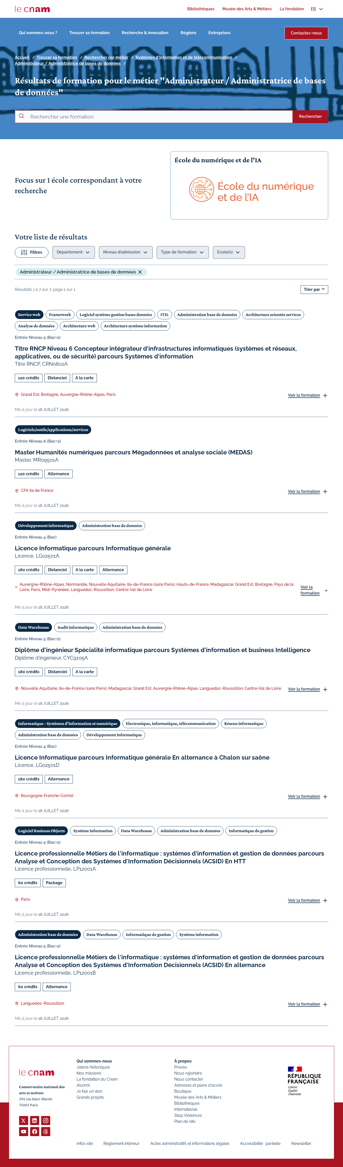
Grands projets (90, 1097)
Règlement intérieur (121, 1143)
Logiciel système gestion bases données (116, 314)
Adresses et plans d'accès (198, 1085)
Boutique (182, 1091)
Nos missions (89, 1073)
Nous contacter (188, 1079)
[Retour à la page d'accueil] (32, 9)
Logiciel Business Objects (41, 830)
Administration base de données (207, 314)
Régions (188, 32)
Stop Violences (188, 1115)
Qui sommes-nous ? (38, 32)
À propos (183, 1061)
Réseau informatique (243, 723)
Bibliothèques (187, 1103)
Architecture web (79, 325)
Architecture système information (135, 325)
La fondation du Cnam (97, 1079)
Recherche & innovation (145, 32)
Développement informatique (46, 525)
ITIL (164, 314)
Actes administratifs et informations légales (190, 1143)
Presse (180, 1067)
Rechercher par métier (106, 57)
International (185, 1109)
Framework (60, 314)
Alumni (83, 1085)
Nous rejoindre (188, 1073)
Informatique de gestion (251, 830)
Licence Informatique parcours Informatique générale (93, 548)
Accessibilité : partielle (260, 1143)
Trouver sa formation (89, 32)
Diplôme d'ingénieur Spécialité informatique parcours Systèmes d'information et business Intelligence (162, 650)
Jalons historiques (93, 1067)
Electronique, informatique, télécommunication (171, 723)
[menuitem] (201, 9)
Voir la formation (304, 395)
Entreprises (219, 32)
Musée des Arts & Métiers (197, 1097)
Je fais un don (89, 1091)
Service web (29, 314)
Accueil (22, 57)
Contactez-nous (306, 33)
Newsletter (301, 1143)
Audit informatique (76, 627)
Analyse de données (36, 325)
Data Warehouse (33, 627)
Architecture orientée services (273, 314)
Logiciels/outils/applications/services (53, 429)
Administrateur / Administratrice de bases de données (68, 63)
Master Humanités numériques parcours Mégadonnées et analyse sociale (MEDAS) (133, 452)
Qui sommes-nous (94, 1061)
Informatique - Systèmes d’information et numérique (67, 723)
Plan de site (184, 1121)
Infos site (85, 1143)
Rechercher (310, 116)
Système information (92, 830)
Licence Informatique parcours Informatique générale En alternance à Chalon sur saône (142, 757)
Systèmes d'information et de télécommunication (184, 57)
